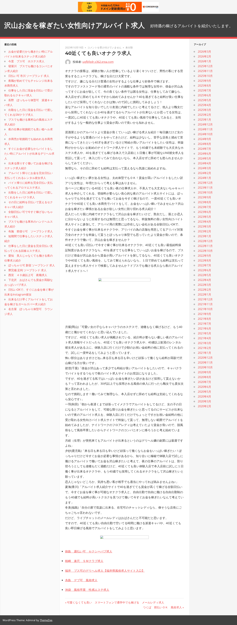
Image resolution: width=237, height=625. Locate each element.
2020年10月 (205, 367)
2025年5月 (204, 100)
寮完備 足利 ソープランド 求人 (27, 270)
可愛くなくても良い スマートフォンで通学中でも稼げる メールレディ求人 (115, 602)
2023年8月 (204, 202)
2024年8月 (204, 144)
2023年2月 (204, 231)
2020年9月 (204, 372)
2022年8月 (204, 260)
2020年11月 (205, 362)
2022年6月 (204, 270)
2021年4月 (204, 338)
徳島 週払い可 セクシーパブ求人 (88, 551)
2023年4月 (204, 221)
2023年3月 (204, 226)
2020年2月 (204, 406)
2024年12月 (205, 124)
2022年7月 (204, 265)
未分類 (129, 47)
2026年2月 (204, 56)
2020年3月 (204, 401)
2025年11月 (205, 71)
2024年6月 (204, 153)
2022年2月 (204, 290)
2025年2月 (204, 115)
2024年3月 (204, 168)
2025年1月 (204, 119)
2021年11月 (205, 304)
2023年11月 (205, 187)
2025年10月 (205, 76)
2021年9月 (204, 314)
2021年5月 (204, 333)
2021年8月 (204, 319)
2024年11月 (205, 129)
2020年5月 (204, 392)
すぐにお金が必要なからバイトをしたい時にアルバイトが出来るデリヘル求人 (29, 153)
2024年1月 (204, 178)
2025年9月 (204, 81)
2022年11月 (205, 246)
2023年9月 (204, 197)
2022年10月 (205, 251)
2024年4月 (204, 163)
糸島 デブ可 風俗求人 (81, 580)
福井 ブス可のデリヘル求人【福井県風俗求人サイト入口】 (105, 571)
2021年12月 (205, 299)
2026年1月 (204, 61)
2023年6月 (204, 212)
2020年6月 (204, 387)
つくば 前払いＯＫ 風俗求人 (162, 607)
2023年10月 (205, 192)
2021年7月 (204, 324)
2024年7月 (204, 149)
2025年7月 (204, 90)
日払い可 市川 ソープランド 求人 (28, 76)
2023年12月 (205, 183)
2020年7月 (204, 382)
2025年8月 (204, 85)
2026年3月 (204, 51)
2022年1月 (204, 294)
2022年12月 (205, 241)
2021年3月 (204, 343)
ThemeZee (46, 620)
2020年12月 (205, 358)
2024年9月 (204, 139)
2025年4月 (204, 105)
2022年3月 (204, 285)
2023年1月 (204, 236)
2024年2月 (204, 173)
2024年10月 (205, 134)
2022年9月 (204, 255)
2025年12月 (205, 66)
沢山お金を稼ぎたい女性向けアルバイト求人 (74, 25)
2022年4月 (204, 280)
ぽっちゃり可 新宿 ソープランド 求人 (31, 265)
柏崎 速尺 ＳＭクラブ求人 (84, 561)
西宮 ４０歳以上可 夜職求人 (27, 275)
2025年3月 (204, 110)
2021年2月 (204, 348)
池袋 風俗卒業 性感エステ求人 (87, 590)
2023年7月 (204, 207)
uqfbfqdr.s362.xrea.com (98, 62)
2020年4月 (204, 396)
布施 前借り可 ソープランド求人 (30, 231)
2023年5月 (204, 217)
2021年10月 (205, 309)
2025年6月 (204, 95)
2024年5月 (204, 158)
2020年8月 (204, 377)
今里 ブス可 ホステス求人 (26, 61)
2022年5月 (204, 275)
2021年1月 (204, 353)
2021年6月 (204, 328)
